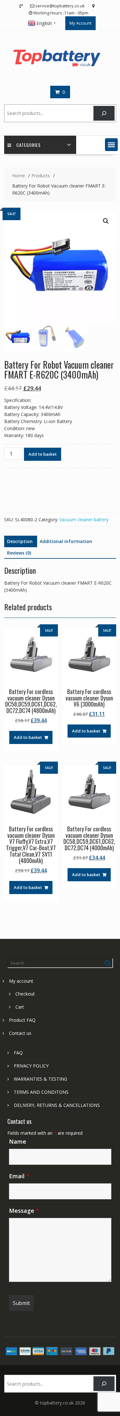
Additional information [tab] (66, 541)
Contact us (20, 1033)
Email (19, 1176)
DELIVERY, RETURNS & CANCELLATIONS (57, 1105)
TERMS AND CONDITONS (41, 1092)
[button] (111, 144)
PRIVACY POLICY (31, 1066)
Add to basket (42, 454)
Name (17, 1141)
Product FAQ (22, 1020)
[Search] (103, 113)
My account (21, 981)
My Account (80, 23)
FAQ (18, 1053)
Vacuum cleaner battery (84, 519)
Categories (28, 144)
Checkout (25, 994)
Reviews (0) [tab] (19, 553)
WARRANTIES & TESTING (40, 1079)
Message (24, 1210)
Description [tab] (20, 541)
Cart (19, 1007)
